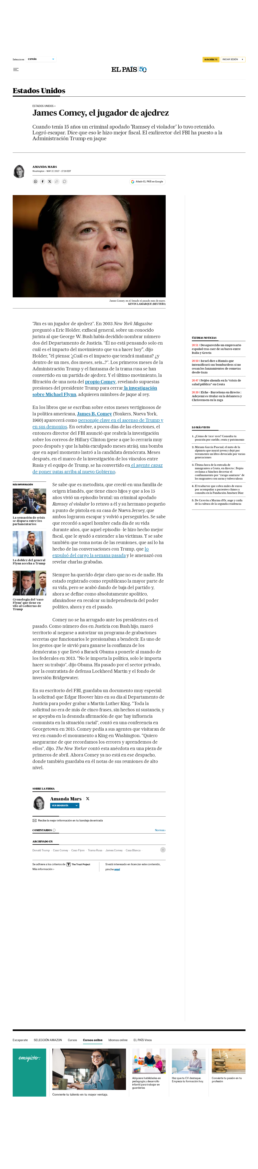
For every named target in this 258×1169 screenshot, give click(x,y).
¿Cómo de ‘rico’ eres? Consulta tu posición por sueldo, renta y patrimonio (219, 438)
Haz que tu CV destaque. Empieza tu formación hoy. (188, 1080)
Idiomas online (118, 1040)
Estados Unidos (39, 91)
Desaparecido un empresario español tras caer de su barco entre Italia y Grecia (216, 349)
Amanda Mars (44, 167)
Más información (42, 869)
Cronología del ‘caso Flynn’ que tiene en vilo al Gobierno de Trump (28, 604)
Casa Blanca (133, 850)
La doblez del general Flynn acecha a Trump (29, 562)
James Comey (114, 850)
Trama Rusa (95, 850)
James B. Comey (94, 414)
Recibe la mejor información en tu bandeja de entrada (70, 820)
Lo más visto (201, 427)
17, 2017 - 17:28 (59, 171)
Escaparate (20, 1040)
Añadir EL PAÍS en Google (149, 181)
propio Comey (100, 381)
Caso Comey (60, 850)
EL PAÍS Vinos (143, 1040)
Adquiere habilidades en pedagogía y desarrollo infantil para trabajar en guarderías (146, 1083)
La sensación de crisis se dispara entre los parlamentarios (29, 521)
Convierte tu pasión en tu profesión (227, 1080)
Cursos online (92, 1040)
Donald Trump (41, 850)
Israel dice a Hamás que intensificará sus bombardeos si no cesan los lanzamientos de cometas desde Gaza (216, 366)
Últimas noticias (204, 337)
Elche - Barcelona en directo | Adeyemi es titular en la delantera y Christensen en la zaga (217, 396)
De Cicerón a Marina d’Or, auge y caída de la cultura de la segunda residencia (218, 502)
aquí (117, 869)
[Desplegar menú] (16, 69)
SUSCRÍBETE (211, 59)
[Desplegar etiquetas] (163, 849)
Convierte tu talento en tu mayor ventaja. (80, 1094)
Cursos (72, 1040)
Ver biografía (60, 805)
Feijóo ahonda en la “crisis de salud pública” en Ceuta (216, 382)
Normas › (160, 830)
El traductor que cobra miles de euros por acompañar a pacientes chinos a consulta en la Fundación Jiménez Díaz (219, 489)
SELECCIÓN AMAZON (48, 1040)
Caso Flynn (78, 850)
